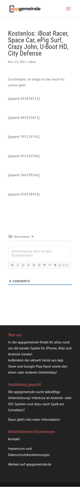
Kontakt (14, 439)
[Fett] (12, 265)
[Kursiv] (17, 265)
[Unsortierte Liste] (39, 265)
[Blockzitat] (44, 265)
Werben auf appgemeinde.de (29, 464)
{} (60, 265)
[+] (65, 265)
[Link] (55, 265)
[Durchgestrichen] (28, 265)
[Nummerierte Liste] (33, 265)
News (32, 62)
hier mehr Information (42, 419)
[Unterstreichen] (23, 265)
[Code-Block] (49, 265)
